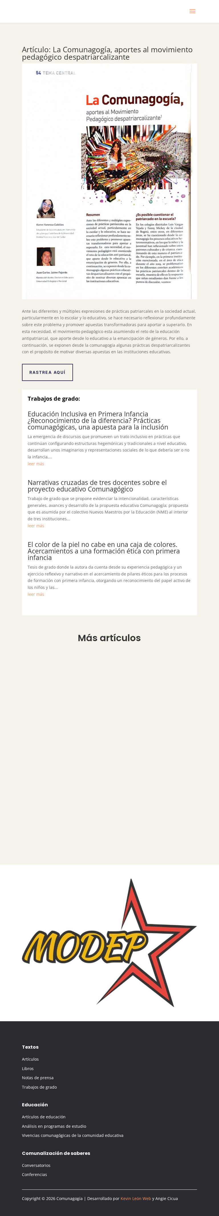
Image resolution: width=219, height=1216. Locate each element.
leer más (36, 463)
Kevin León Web (136, 1198)
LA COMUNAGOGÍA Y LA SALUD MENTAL (73, 728)
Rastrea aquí (47, 372)
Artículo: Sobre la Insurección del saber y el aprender (90, 663)
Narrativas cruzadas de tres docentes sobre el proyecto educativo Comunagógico (97, 485)
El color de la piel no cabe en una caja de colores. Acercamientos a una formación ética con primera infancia (104, 551)
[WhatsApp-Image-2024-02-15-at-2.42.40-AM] (109, 1005)
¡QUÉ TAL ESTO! (45, 786)
